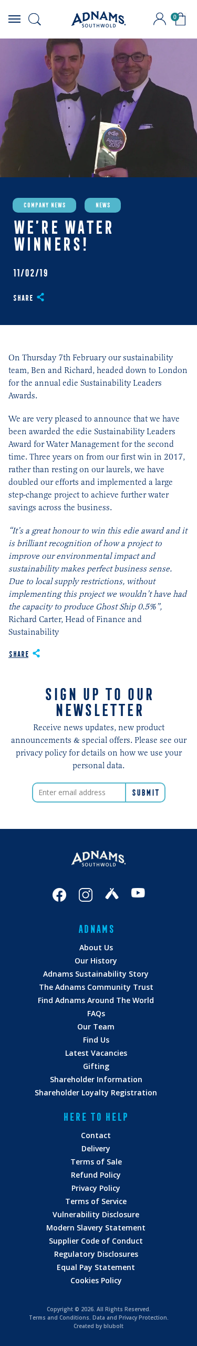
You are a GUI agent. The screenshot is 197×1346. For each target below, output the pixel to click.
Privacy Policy (95, 1188)
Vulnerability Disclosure (96, 1214)
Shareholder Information (96, 1079)
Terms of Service (96, 1201)
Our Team (96, 1027)
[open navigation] (14, 19)
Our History (96, 961)
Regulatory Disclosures (96, 1254)
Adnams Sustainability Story (96, 974)
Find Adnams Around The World (96, 1000)
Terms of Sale (96, 1162)
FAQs (96, 1013)
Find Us (96, 1040)
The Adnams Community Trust (96, 987)
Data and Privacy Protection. (130, 1317)
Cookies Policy (96, 1280)
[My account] (159, 19)
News (102, 205)
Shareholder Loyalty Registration (96, 1092)
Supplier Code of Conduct (96, 1241)
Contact (96, 1135)
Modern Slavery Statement (96, 1228)
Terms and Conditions (59, 1317)
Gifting (96, 1066)
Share (23, 298)
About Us (96, 947)
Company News (44, 205)
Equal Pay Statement (96, 1267)
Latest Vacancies (96, 1053)
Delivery (95, 1148)
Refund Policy (96, 1175)
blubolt (113, 1326)
